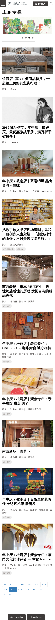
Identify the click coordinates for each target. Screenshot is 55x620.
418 (20, 589)
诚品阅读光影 (8, 249)
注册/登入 (40, 4)
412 (22, 584)
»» (10, 594)
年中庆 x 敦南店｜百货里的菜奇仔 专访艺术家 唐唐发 (26, 501)
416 (5, 589)
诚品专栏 (20, 249)
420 (34, 589)
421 (41, 589)
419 (27, 589)
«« (5, 584)
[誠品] (17, 3)
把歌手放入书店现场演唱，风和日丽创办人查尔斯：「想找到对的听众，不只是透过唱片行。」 (26, 234)
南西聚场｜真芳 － (16, 451)
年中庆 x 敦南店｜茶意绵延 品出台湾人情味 (27, 183)
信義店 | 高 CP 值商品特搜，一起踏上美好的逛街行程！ (26, 81)
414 (37, 584)
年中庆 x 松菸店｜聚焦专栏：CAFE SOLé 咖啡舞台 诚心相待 (26, 346)
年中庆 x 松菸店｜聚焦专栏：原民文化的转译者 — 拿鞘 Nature (26, 557)
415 (44, 584)
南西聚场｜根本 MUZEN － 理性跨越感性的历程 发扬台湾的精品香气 (27, 291)
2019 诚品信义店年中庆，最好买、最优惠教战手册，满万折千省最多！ (26, 132)
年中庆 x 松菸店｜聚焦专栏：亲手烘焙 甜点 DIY (26, 401)
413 (29, 584)
